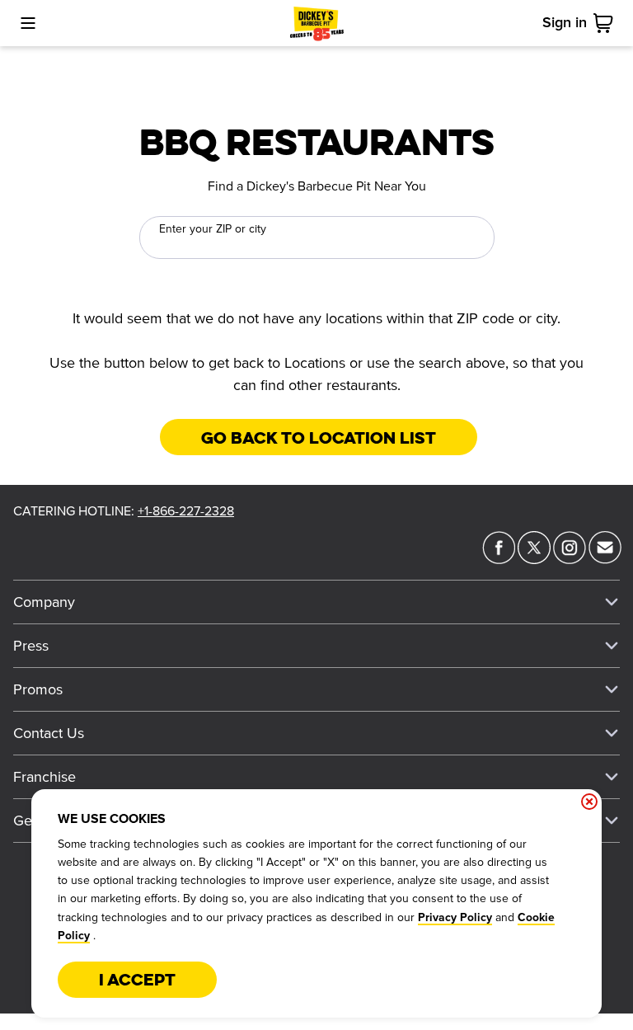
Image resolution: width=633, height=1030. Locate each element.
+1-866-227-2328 (186, 511)
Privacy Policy (455, 918)
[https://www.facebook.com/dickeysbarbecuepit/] (498, 559)
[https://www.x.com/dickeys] (534, 559)
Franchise (44, 777)
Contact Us (48, 733)
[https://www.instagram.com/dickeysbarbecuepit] (569, 559)
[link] (606, 23)
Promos (38, 689)
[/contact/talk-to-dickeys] (604, 559)
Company (44, 602)
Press (31, 646)
